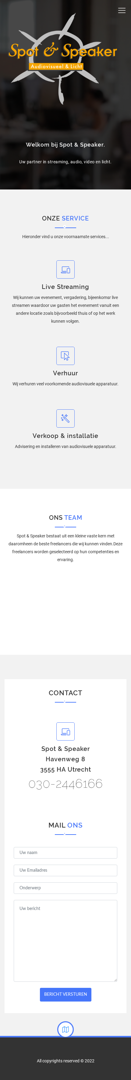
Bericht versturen (65, 994)
